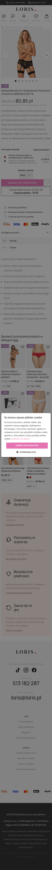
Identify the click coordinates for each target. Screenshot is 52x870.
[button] (26, 452)
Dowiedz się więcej (20, 439)
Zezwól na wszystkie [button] (27, 445)
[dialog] (26, 435)
